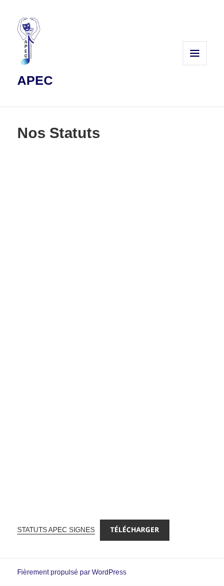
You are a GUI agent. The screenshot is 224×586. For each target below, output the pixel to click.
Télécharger (134, 529)
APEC (35, 80)
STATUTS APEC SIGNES (56, 530)
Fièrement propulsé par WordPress (71, 572)
